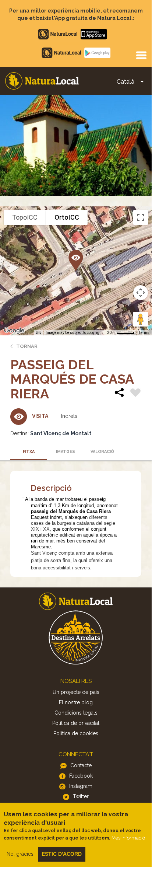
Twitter (81, 796)
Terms (144, 333)
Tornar (27, 346)
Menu (140, 54)
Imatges (65, 451)
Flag (135, 393)
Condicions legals (76, 713)
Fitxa (29, 451)
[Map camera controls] (140, 292)
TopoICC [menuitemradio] (25, 217)
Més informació (128, 838)
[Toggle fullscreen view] (140, 217)
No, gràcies (20, 854)
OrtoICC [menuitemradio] (66, 217)
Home (42, 81)
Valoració (102, 451)
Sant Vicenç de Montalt (60, 433)
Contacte (81, 765)
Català (125, 81)
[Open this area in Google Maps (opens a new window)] (14, 330)
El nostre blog (76, 702)
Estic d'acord (62, 854)
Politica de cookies (75, 733)
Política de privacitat (75, 723)
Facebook (81, 776)
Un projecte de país (76, 692)
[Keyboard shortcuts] (38, 332)
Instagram (80, 786)
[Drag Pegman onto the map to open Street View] (140, 319)
